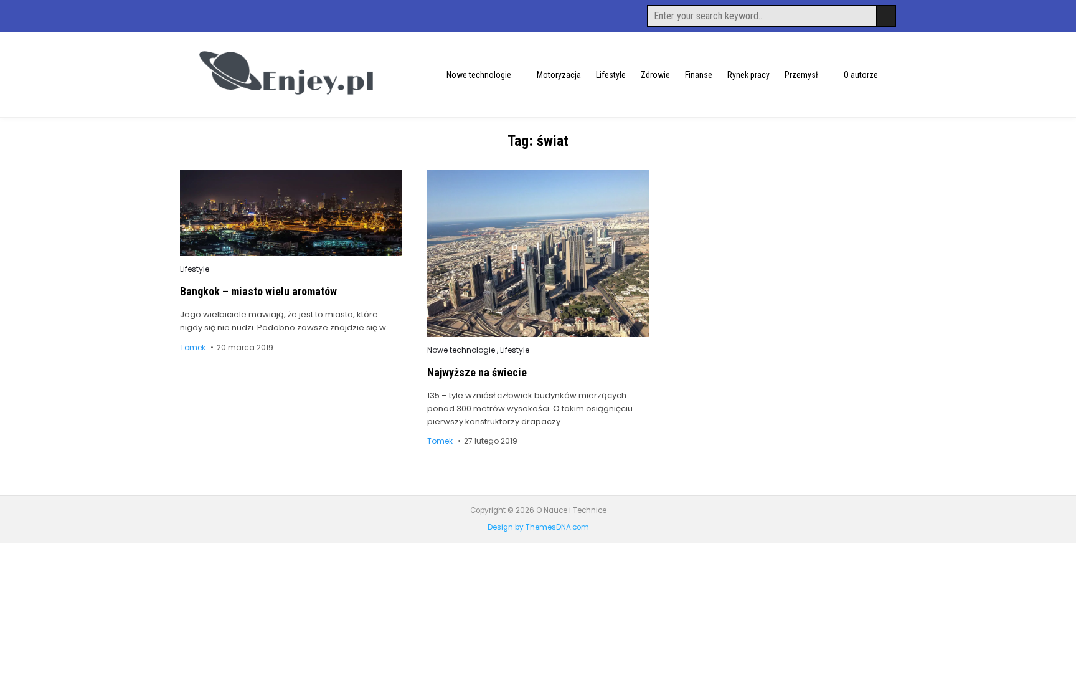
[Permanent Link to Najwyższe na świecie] (538, 253)
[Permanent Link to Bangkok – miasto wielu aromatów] (291, 213)
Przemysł (801, 75)
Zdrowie (655, 75)
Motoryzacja (559, 75)
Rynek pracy (748, 75)
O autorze (861, 75)
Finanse (698, 75)
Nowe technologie (478, 75)
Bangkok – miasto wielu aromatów (258, 291)
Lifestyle (611, 75)
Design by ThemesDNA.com (538, 527)
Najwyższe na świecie (477, 372)
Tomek (192, 347)
